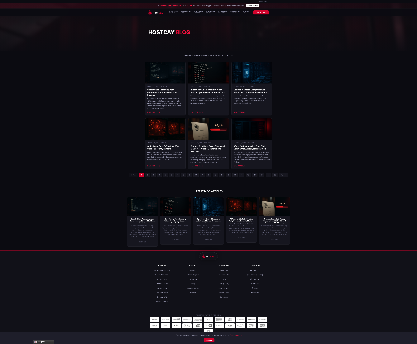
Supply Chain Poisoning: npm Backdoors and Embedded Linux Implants (162, 92)
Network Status (224, 275)
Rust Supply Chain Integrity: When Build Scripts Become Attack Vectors (175, 221)
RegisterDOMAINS (210, 12)
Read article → (153, 112)
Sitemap (193, 293)
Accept (209, 340)
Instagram (256, 279)
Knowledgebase (193, 288)
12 (208, 175)
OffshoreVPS (186, 12)
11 (202, 175)
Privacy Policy (224, 284)
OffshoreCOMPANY (235, 12)
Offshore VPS (162, 279)
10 (196, 175)
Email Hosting (162, 288)
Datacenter (193, 279)
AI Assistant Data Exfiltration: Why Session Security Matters (241, 220)
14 (222, 175)
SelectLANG (246, 12)
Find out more (236, 335)
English (41, 342)
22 (275, 175)
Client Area (224, 270)
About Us (193, 270)
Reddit (255, 288)
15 (228, 175)
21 (268, 175)
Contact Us (224, 297)
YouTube (255, 284)
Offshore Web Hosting (162, 270)
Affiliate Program (193, 275)
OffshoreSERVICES (223, 12)
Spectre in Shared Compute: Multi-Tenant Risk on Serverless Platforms (208, 221)
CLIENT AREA (262, 12)
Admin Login (263, 1)
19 (255, 175)
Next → (283, 175)
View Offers (253, 6)
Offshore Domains (162, 293)
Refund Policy (224, 293)
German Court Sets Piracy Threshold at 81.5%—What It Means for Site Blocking (207, 149)
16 (235, 175)
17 (241, 175)
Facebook (256, 270)
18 (248, 175)
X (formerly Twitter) (256, 275)
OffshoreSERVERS (198, 12)
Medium (256, 293)
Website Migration (162, 301)
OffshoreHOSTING (173, 12)
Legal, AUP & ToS (224, 288)
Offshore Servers (162, 284)
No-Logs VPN (162, 297)
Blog (193, 284)
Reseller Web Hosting (162, 275)
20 (262, 175)
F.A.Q (224, 279)
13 (215, 175)
